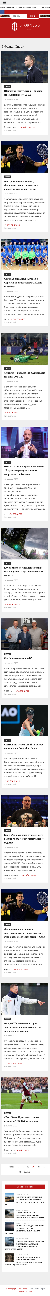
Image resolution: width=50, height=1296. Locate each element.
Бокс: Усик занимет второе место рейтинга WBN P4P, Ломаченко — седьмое (24, 839)
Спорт (7, 87)
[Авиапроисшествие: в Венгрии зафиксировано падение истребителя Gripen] (9, 1213)
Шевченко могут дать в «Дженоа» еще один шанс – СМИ (24, 93)
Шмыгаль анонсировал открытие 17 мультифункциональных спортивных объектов (24, 470)
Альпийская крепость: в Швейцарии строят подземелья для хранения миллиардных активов (23, 1261)
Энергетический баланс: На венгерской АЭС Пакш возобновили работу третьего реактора (24, 1245)
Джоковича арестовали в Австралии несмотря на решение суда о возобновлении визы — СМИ (24, 933)
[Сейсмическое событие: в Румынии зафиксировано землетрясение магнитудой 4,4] (9, 1197)
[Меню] (4, 2)
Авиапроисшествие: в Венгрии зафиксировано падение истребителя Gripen (30, 1215)
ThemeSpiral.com (25, 1292)
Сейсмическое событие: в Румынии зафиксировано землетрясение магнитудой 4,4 (24, 1201)
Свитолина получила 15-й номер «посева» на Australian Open (23, 746)
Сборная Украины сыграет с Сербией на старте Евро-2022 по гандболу (23, 282)
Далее (27, 1172)
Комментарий (10, 130)
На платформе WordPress (16, 1289)
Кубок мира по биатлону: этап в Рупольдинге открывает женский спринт (24, 571)
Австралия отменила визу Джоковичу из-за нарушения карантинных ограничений (21, 185)
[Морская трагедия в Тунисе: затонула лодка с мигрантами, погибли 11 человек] (9, 1226)
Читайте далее (28, 127)
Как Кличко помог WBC (18, 658)
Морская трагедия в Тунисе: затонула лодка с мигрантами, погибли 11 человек (24, 1230)
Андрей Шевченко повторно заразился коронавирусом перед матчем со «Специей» (23, 1027)
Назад (11, 1167)
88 (19, 1172)
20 (39, 1167)
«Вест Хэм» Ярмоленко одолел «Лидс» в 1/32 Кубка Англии (21, 1119)
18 (28, 1167)
